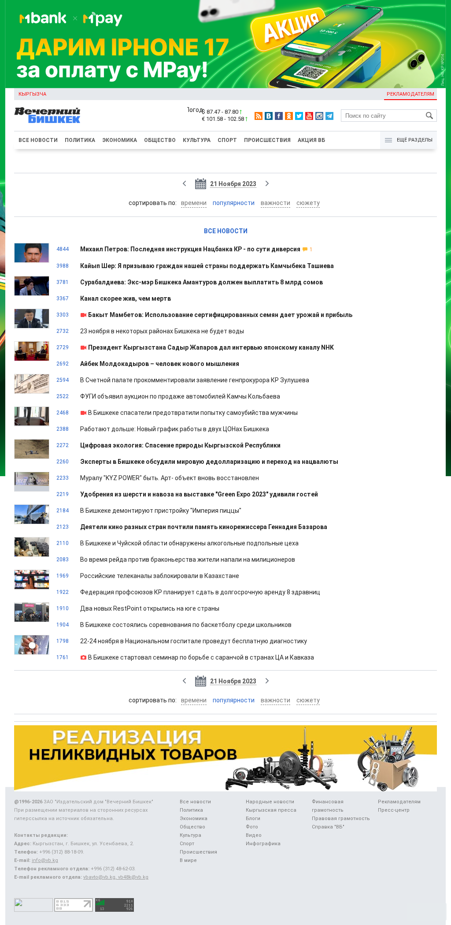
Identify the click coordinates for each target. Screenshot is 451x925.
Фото (252, 827)
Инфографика (263, 844)
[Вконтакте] (269, 116)
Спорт (227, 140)
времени (194, 202)
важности (275, 202)
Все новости (38, 140)
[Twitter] (299, 116)
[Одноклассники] (289, 116)
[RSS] (258, 116)
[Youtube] (309, 116)
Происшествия (267, 140)
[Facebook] (279, 116)
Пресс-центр (394, 810)
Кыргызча (32, 94)
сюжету (308, 202)
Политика (80, 140)
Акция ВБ (311, 140)
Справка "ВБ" (328, 827)
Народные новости (270, 802)
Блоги (253, 818)
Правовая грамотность (341, 818)
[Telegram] (329, 116)
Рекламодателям (410, 94)
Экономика (119, 140)
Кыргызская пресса (271, 810)
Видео (254, 835)
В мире (188, 860)
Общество (160, 140)
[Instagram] (319, 116)
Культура (197, 140)
